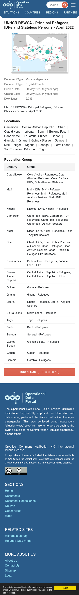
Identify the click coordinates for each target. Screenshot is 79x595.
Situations (11, 12)
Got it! (65, 588)
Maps (8, 516)
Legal (8, 575)
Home (9, 490)
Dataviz (10, 506)
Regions (52, 12)
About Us (11, 560)
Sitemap (10, 570)
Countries (32, 12)
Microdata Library (16, 535)
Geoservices (13, 511)
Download (39, 372)
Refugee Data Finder (18, 540)
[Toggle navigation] (73, 5)
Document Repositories (20, 501)
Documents (12, 496)
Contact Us (12, 565)
